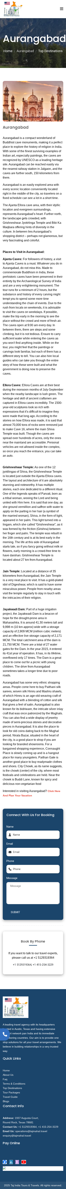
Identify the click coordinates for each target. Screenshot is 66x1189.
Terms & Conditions (14, 1083)
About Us (8, 1074)
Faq (5, 1079)
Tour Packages (11, 1092)
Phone (10, 861)
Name (10, 826)
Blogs (6, 1101)
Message (11, 878)
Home (7, 51)
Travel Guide (10, 1096)
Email (9, 843)
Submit (15, 912)
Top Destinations (50, 51)
